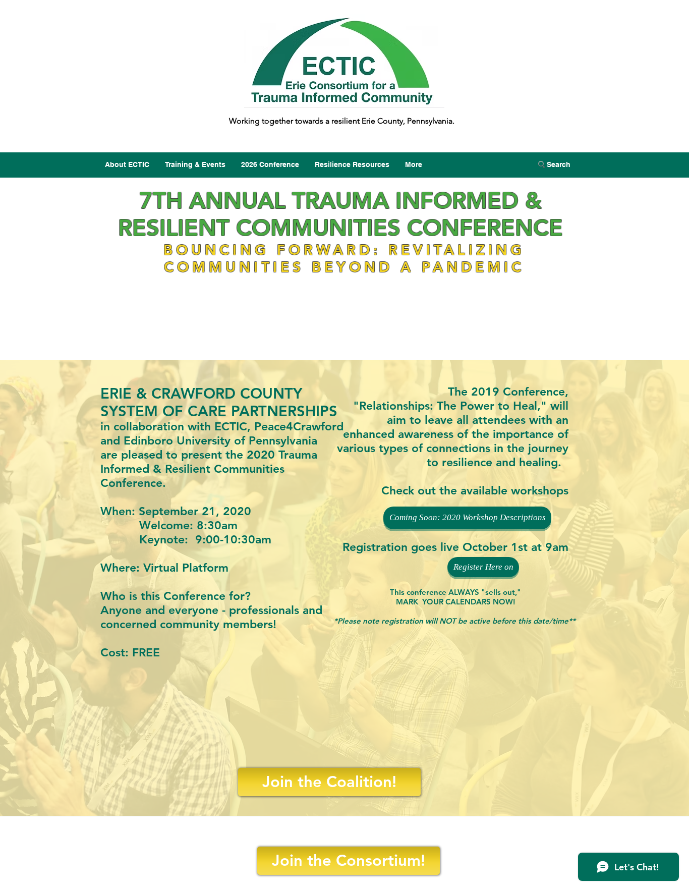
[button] (483, 567)
